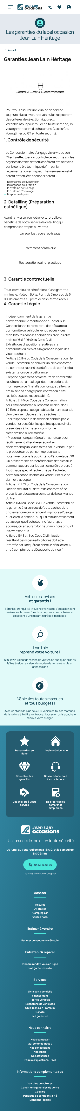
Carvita (40, 1012)
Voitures (40, 904)
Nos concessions (40, 1047)
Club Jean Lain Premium (40, 1008)
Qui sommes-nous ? (40, 1043)
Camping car (40, 913)
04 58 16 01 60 (43, 865)
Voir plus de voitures (40, 1083)
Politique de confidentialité (40, 1095)
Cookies (40, 1091)
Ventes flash (40, 917)
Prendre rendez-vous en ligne (40, 964)
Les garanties (40, 1016)
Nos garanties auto (40, 968)
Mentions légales (40, 1099)
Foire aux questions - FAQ (40, 1060)
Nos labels (40, 1051)
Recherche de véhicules (40, 1003)
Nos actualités (40, 1056)
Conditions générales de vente (40, 1087)
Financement (40, 995)
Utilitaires (40, 908)
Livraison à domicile (40, 991)
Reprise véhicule (40, 999)
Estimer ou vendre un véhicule (40, 940)
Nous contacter (40, 1039)
